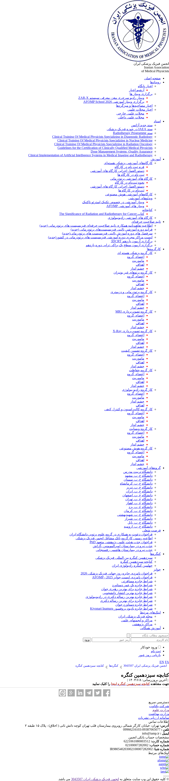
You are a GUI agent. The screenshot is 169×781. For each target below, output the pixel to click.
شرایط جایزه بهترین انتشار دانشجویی (128, 593)
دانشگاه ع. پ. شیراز (139, 518)
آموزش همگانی (150, 628)
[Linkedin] (80, 692)
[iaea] (165, 771)
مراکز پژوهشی (142, 624)
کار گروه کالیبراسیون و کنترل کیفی (128, 409)
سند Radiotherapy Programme (133, 133)
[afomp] (163, 760)
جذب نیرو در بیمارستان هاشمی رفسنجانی (124, 550)
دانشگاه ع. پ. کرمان (138, 511)
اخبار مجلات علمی (140, 109)
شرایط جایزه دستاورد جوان (134, 604)
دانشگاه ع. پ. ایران (139, 491)
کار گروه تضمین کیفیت (137, 350)
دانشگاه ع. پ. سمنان (138, 479)
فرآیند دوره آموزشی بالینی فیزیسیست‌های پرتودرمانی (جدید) (112, 229)
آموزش (156, 159)
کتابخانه (147, 210)
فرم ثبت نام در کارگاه (129, 167)
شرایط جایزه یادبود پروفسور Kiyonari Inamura (121, 608)
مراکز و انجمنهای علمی (137, 620)
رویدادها (155, 82)
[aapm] (164, 764)
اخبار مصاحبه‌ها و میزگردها (134, 105)
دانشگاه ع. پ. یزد (141, 507)
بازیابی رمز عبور (149, 655)
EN (162, 662)
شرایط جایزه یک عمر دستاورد (132, 585)
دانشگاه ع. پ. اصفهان (137, 495)
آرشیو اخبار (136, 90)
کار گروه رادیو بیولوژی (137, 389)
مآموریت (138, 397)
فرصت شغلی (151, 530)
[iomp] (164, 756)
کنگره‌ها (155, 554)
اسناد (157, 121)
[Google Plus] (71, 692)
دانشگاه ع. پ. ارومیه (138, 526)
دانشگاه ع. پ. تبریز (139, 487)
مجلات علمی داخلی (131, 117)
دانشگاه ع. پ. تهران (139, 499)
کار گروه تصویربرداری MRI (134, 311)
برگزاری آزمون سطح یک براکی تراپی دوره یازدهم (119, 245)
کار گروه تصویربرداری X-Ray (133, 331)
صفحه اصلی (152, 78)
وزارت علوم (161, 710)
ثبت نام (156, 651)
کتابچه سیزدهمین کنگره (136, 561)
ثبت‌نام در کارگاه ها (131, 190)
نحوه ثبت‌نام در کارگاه (129, 182)
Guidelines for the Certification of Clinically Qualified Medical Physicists (105, 148)
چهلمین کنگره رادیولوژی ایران (132, 565)
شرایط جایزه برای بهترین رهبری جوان (127, 589)
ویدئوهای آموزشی (140, 198)
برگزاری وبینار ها (141, 94)
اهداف (140, 264)
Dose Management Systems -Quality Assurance (122, 151)
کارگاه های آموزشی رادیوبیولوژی (130, 217)
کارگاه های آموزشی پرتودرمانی (131, 178)
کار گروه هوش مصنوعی (136, 448)
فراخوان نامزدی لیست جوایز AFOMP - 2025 (122, 577)
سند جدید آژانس (142, 125)
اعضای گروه (135, 257)
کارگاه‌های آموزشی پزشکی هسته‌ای (128, 163)
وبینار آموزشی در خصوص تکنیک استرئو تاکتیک (113, 202)
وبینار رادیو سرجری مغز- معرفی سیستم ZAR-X (111, 98)
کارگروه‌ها (154, 249)
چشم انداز (137, 268)
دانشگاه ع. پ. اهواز (139, 503)
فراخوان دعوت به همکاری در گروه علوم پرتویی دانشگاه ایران (111, 534)
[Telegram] (89, 692)
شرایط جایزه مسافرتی (137, 581)
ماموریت (138, 260)
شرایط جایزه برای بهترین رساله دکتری (126, 600)
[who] (164, 767)
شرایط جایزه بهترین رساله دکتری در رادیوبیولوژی (119, 597)
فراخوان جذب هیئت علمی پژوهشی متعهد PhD (121, 542)
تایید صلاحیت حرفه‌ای (146, 221)
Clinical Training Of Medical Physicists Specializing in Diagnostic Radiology (102, 136)
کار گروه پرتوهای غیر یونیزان (133, 272)
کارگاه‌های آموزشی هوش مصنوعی (129, 194)
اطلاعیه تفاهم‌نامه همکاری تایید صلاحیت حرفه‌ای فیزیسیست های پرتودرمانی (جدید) (96, 225)
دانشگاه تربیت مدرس (138, 471)
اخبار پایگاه (145, 86)
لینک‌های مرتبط (150, 612)
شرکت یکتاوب (159, 706)
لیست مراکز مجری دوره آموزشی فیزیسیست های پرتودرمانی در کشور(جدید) (100, 237)
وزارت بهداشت (159, 714)
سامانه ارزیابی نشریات (153, 717)
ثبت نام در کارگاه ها (130, 174)
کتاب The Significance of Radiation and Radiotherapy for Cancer (101, 214)
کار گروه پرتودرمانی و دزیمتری (131, 292)
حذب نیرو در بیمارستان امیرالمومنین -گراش (123, 546)
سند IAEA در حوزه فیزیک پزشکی (130, 129)
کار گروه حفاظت (141, 370)
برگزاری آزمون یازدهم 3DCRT (132, 241)
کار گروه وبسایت (141, 429)
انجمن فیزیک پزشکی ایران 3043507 (95, 779)
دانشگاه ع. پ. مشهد (139, 475)
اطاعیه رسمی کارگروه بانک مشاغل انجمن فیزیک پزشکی (114, 538)
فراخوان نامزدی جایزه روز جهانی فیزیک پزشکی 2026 (117, 573)
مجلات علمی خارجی (130, 113)
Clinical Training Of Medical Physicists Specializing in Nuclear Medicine (105, 140)
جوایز (157, 569)
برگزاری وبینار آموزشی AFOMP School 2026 (113, 101)
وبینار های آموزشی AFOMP (125, 206)
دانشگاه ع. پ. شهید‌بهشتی (135, 514)
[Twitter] (97, 692)
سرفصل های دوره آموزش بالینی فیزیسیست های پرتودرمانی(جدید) (107, 233)
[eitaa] (62, 692)
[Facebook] (106, 692)
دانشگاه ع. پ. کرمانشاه (136, 483)
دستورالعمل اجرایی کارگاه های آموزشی (117, 171)
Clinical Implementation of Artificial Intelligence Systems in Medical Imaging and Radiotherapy (90, 155)
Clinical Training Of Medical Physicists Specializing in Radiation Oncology (103, 144)
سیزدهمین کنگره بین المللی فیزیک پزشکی (124, 557)
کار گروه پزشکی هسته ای (135, 253)
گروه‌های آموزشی (148, 468)
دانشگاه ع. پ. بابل (140, 522)
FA (167, 662)
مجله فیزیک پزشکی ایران (135, 616)
